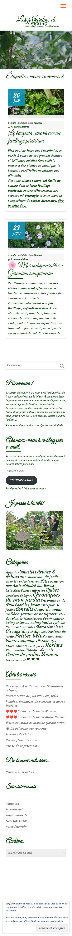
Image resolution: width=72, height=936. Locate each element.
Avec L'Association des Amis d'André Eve (35, 583)
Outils (44, 631)
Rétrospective (15, 650)
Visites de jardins (23, 654)
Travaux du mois (39, 650)
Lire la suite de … (51, 333)
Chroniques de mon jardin (33, 597)
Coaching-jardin (27, 605)
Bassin (49, 585)
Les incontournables (20, 627)
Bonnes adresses (33, 590)
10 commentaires (20, 126)
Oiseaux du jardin (23, 631)
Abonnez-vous (21, 480)
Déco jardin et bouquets (33, 614)
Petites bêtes (30, 635)
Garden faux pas (32, 618)
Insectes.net (14, 809)
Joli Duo (60, 623)
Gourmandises (53, 618)
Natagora (12, 803)
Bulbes (52, 590)
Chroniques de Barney (19, 595)
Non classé (55, 627)
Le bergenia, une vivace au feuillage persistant (34, 137)
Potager (44, 641)
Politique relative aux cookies (47, 920)
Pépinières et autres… (21, 772)
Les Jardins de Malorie (36, 21)
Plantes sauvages (21, 640)
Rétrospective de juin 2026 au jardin (32, 696)
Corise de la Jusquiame (22, 746)
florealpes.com (16, 821)
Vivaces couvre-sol (16, 660)
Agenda (11, 572)
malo (13, 122)
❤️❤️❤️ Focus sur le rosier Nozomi (31, 711)
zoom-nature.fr (16, 815)
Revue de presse (35, 646)
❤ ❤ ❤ (33, 659)
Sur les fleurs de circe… (23, 740)
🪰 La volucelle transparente (26, 728)
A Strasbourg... (34, 577)
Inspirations (44, 622)
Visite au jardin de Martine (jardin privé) (36, 723)
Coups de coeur (48, 609)
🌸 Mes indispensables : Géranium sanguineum (35, 269)
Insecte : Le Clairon (19, 734)
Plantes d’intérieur (54, 637)
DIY (8, 614)
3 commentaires (19, 259)
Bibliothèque (13, 590)
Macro (41, 627)
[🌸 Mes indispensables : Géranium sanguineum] (36, 233)
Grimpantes (15, 622)
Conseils (24, 609)
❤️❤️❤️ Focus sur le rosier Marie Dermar (35, 717)
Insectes (29, 623)
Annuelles (27, 572)
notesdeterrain (16, 826)
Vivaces (38, 122)
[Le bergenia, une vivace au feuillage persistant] (36, 101)
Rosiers (54, 645)
